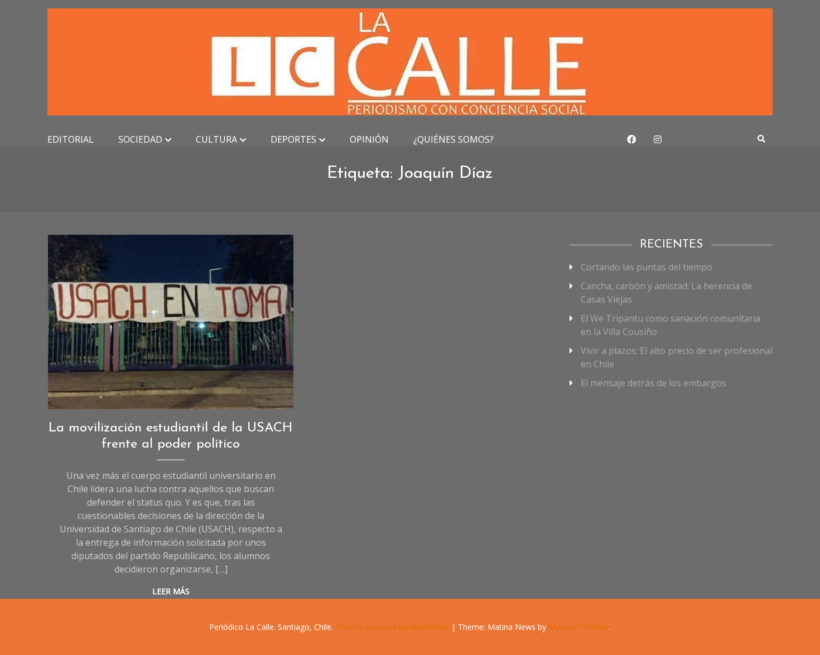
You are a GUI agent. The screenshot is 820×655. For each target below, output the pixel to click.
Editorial (70, 139)
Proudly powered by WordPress (393, 627)
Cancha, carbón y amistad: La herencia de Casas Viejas (666, 292)
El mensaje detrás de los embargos (653, 383)
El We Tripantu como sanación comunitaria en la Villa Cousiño (670, 325)
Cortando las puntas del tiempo (646, 267)
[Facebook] (631, 139)
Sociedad (140, 139)
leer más (171, 591)
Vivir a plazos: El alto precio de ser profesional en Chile (677, 357)
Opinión (369, 139)
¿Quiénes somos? (453, 139)
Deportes (293, 139)
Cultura (216, 139)
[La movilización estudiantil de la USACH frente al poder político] (171, 322)
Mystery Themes (578, 627)
